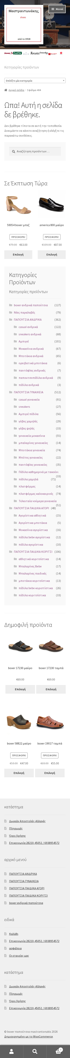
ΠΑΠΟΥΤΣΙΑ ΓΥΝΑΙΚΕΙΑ (28, 392)
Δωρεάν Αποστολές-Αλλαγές (27, 821)
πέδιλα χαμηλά (28, 479)
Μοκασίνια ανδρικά (31, 348)
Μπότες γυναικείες (31, 457)
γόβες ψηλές (27, 428)
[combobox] (35, 80)
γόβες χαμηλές (28, 421)
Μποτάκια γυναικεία (32, 450)
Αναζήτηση (35, 1051)
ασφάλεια (15, 948)
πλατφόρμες (27, 486)
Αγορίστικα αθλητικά (32, 515)
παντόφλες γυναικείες (33, 464)
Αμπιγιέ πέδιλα (28, 414)
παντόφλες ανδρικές (32, 370)
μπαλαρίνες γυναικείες (33, 443)
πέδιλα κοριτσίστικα (32, 595)
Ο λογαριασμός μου (11, 1051)
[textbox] (35, 80)
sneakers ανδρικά (30, 334)
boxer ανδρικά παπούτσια (31, 305)
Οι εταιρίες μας (19, 955)
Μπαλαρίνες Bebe (30, 566)
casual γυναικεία (29, 399)
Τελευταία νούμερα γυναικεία (38, 501)
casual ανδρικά (28, 327)
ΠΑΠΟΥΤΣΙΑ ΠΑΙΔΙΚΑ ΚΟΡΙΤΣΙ (33, 551)
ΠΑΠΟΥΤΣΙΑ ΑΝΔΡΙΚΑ (28, 319)
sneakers (24, 406)
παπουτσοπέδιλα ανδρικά (36, 378)
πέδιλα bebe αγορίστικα (34, 537)
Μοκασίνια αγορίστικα (33, 530)
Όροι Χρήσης (17, 836)
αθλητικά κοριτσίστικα (34, 559)
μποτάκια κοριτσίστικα (34, 581)
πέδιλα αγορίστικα (31, 544)
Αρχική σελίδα (16, 90)
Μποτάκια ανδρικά (31, 356)
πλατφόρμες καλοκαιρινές (36, 494)
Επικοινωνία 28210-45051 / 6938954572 (34, 843)
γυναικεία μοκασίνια (32, 436)
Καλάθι (13, 934)
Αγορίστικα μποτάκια (33, 523)
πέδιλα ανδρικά (29, 385)
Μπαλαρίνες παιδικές (32, 573)
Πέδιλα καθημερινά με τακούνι (38, 472)
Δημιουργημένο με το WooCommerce (28, 1036)
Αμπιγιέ (24, 341)
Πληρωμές (16, 828)
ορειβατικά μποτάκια (33, 363)
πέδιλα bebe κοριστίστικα (36, 588)
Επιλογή (18, 254)
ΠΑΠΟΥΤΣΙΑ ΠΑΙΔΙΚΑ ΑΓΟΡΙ (31, 508)
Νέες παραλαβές (24, 312)
